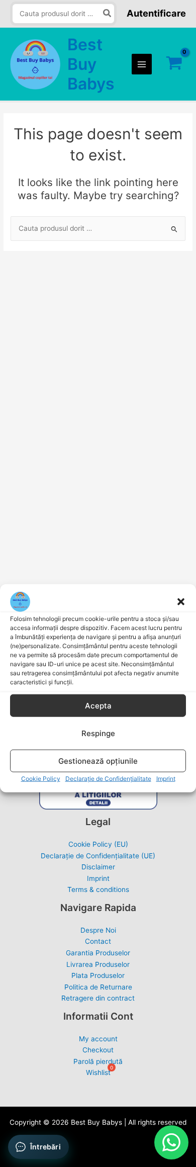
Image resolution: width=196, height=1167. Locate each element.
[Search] (107, 14)
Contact (98, 941)
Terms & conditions (98, 889)
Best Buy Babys (91, 64)
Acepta (98, 604)
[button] (181, 501)
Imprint (165, 677)
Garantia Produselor (98, 953)
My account (98, 1039)
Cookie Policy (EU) (98, 844)
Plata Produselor (98, 975)
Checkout (98, 1050)
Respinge (98, 632)
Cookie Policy (40, 677)
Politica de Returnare (98, 987)
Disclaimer (98, 867)
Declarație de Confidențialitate (108, 677)
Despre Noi (98, 930)
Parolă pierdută (98, 1061)
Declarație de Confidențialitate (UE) (98, 856)
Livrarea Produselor (98, 964)
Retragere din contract (98, 998)
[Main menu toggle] (142, 64)
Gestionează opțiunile (98, 660)
